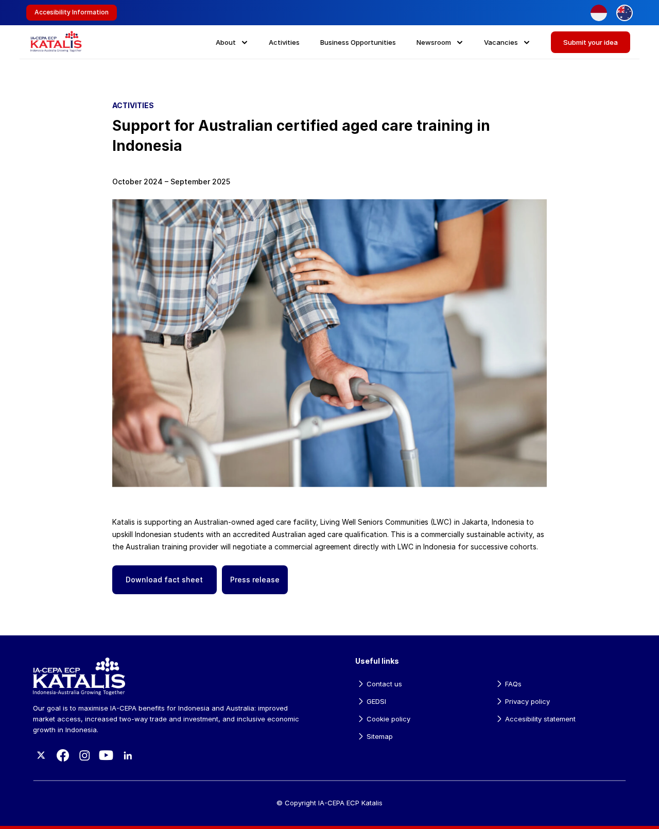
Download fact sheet (164, 579)
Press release (255, 579)
